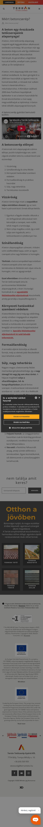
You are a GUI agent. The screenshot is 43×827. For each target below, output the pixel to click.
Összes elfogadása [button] (21, 417)
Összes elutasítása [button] (21, 422)
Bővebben (28, 411)
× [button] (39, 397)
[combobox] (36, 398)
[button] (21, 427)
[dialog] (21, 413)
